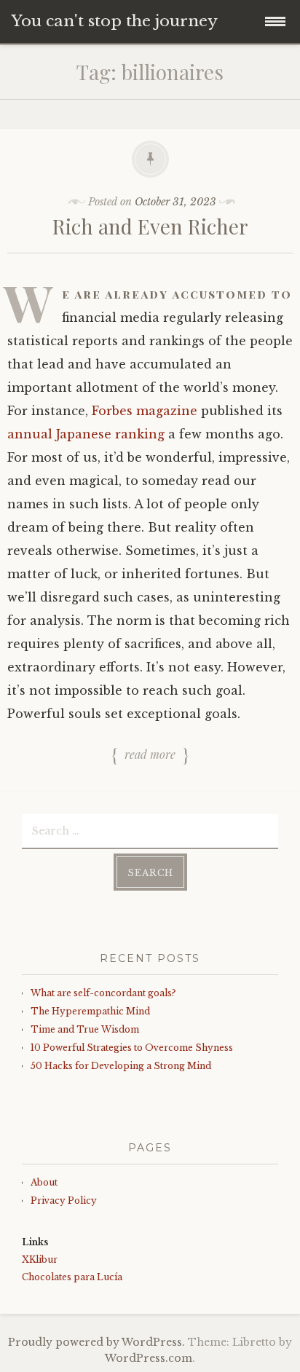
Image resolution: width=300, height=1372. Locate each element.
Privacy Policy (64, 1200)
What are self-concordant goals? (103, 992)
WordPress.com (148, 1358)
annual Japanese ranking (86, 434)
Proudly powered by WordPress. (96, 1342)
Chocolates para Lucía (72, 1277)
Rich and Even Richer (150, 226)
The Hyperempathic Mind (90, 1011)
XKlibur (40, 1259)
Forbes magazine (144, 410)
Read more (150, 754)
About (44, 1182)
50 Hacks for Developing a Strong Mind (121, 1065)
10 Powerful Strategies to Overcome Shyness (132, 1047)
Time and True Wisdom (85, 1029)
